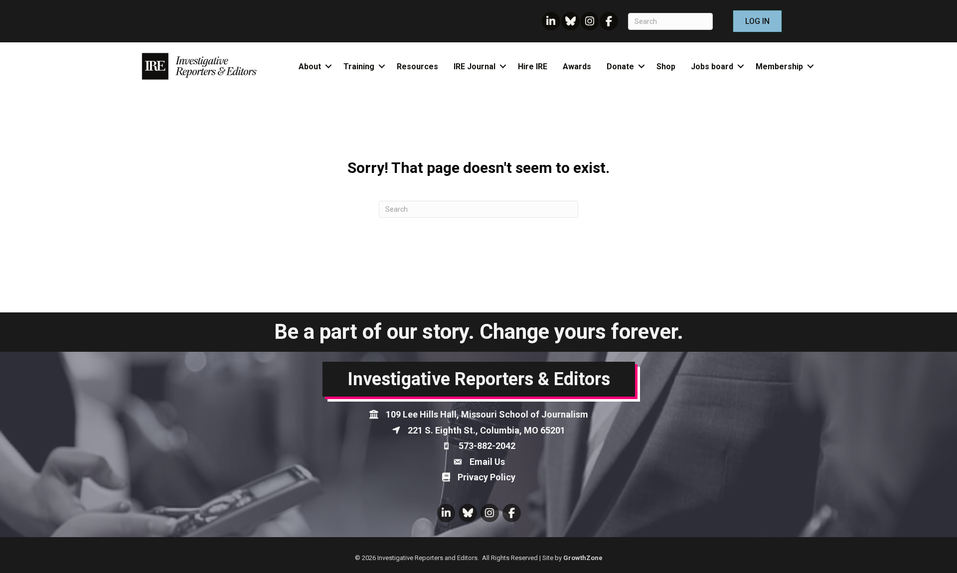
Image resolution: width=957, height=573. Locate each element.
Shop (665, 66)
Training (358, 66)
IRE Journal (474, 66)
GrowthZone (583, 558)
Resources (417, 66)
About (310, 66)
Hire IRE (532, 66)
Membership (779, 66)
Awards (577, 66)
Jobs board (712, 66)
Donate (620, 66)
